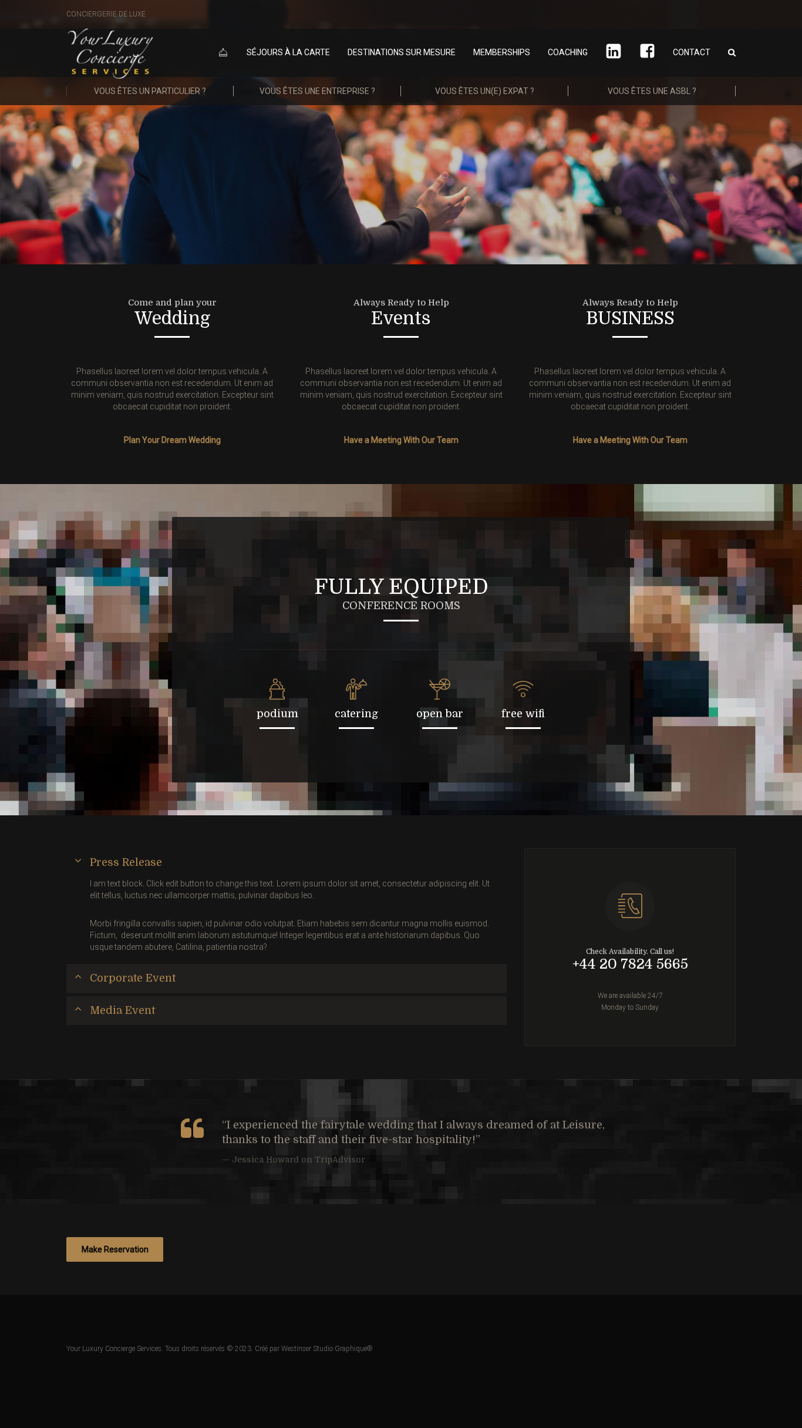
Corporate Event (133, 978)
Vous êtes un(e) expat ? (484, 91)
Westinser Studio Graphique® (327, 1349)
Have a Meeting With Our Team (401, 440)
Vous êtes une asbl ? (652, 91)
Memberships (501, 52)
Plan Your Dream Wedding (172, 440)
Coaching (568, 52)
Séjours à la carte (288, 52)
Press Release (126, 862)
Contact (691, 52)
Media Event (122, 1010)
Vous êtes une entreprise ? (317, 91)
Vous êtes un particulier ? (150, 91)
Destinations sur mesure (402, 52)
